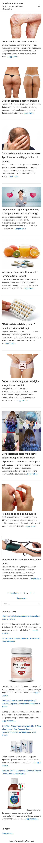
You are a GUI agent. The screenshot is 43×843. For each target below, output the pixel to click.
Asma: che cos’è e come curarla (19, 513)
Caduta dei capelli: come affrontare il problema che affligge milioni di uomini (21, 157)
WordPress (29, 841)
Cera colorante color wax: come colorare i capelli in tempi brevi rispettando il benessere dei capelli (21, 457)
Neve (11, 841)
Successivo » (22, 598)
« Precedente (12, 593)
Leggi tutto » (13, 57)
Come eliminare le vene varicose (19, 41)
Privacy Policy (7, 833)
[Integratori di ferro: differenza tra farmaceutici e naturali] (21, 254)
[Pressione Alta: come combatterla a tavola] (21, 547)
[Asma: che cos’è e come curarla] (21, 497)
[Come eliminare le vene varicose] (21, 26)
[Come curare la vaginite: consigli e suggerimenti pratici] (21, 366)
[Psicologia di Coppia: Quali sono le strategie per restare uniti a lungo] (21, 197)
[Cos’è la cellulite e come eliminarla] (21, 82)
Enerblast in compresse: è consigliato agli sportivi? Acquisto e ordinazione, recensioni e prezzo (21, 704)
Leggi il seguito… (9, 721)
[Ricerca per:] (21, 603)
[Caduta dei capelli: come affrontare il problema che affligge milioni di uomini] (21, 137)
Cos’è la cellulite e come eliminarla (20, 100)
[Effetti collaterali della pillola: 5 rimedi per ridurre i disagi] (21, 310)
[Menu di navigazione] (38, 6)
